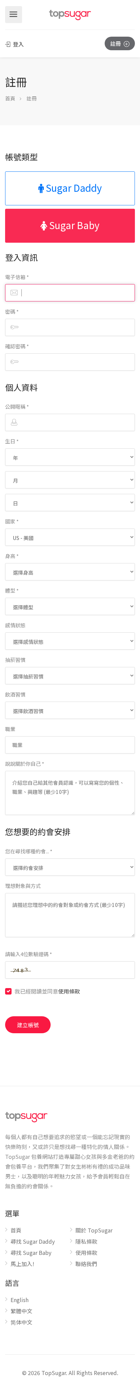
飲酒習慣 (15, 694)
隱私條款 (86, 1241)
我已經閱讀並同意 (47, 991)
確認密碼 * (17, 346)
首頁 (10, 98)
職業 (10, 728)
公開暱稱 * (17, 406)
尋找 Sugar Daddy (33, 1241)
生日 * (12, 441)
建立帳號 (28, 1025)
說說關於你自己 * (24, 763)
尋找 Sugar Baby (31, 1253)
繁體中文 (21, 1311)
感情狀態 (15, 625)
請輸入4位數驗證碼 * (28, 954)
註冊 (116, 43)
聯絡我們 (86, 1264)
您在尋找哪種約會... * (28, 851)
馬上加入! (22, 1264)
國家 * (12, 521)
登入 (18, 44)
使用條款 (69, 991)
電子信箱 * (17, 276)
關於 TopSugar (93, 1230)
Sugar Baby (73, 225)
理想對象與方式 (23, 885)
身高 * (12, 555)
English (20, 1300)
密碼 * (12, 311)
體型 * (12, 590)
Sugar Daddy (73, 187)
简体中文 (21, 1322)
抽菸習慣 (15, 659)
